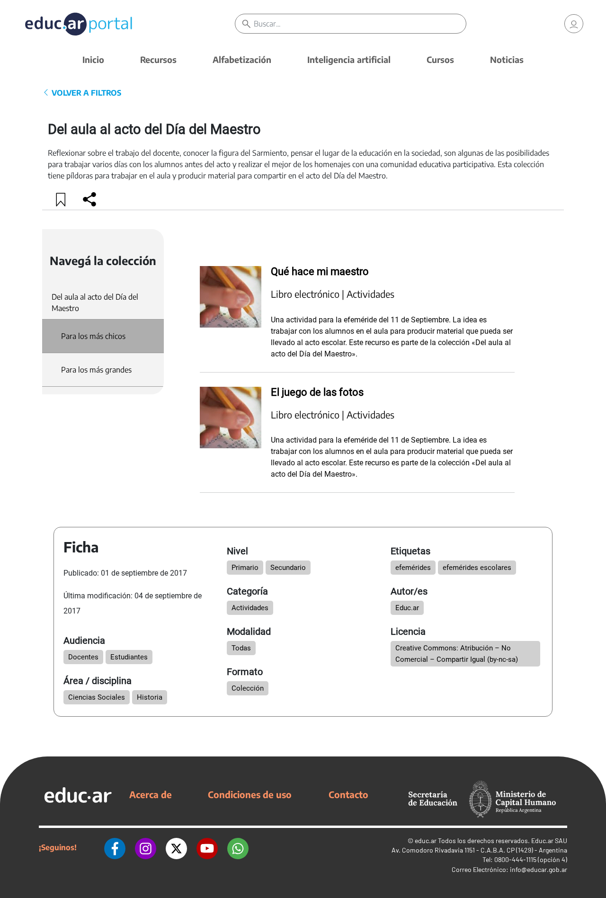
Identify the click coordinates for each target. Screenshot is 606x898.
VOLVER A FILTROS (85, 93)
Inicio (93, 59)
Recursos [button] (158, 59)
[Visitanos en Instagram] (145, 847)
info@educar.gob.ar (538, 869)
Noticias (507, 59)
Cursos (440, 59)
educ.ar (426, 840)
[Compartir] (89, 199)
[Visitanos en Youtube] (207, 847)
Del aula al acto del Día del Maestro (95, 302)
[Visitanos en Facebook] (114, 847)
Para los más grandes (96, 369)
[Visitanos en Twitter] (176, 847)
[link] (573, 23)
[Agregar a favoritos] (61, 199)
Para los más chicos (93, 336)
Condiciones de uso (250, 794)
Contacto (348, 794)
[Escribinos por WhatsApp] (238, 847)
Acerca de (150, 794)
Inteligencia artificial (349, 59)
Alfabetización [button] (242, 59)
